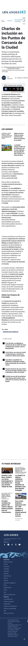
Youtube (19, 545)
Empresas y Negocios (9, 583)
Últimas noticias (8, 562)
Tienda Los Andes (9, 601)
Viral (5, 592)
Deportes (6, 573)
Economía (6, 566)
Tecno (5, 590)
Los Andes (3, 20)
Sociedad (9, 20)
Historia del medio (9, 613)
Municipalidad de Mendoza (10, 332)
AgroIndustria (7, 587)
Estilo (5, 585)
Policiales (6, 571)
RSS (5, 611)
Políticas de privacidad (10, 608)
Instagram (8, 545)
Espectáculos (7, 576)
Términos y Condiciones (10, 606)
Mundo (6, 578)
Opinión (6, 580)
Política (6, 564)
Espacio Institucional (9, 594)
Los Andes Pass (8, 599)
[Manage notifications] (24, 639)
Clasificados (7, 604)
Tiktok (12, 545)
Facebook (5, 545)
